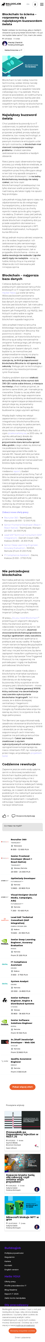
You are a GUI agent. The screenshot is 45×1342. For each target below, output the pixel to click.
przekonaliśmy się (17, 433)
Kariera (7, 1261)
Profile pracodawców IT (15, 1286)
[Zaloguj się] (35, 4)
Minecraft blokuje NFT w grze (22, 1218)
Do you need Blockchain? (25, 618)
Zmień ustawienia (22, 1337)
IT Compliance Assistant (16, 555)
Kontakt (8, 1265)
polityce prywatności (25, 1325)
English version (11, 1270)
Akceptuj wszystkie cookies (22, 1331)
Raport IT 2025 (11, 1294)
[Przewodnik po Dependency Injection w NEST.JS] (22, 1120)
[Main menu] (42, 4)
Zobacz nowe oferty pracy (15, 512)
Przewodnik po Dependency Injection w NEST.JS (22, 1134)
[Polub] (4, 816)
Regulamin (9, 1257)
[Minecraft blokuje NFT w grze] (22, 1205)
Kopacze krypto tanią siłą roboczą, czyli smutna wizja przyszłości (20, 1178)
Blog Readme (10, 1290)
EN (28, 4)
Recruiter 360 (11, 518)
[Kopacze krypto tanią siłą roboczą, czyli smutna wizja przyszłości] (22, 1163)
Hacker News (9, 293)
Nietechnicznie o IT (13, 50)
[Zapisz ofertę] (43, 838)
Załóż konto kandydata (15, 1298)
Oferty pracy (10, 1281)
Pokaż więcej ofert (22, 1087)
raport (16, 471)
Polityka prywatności (14, 1253)
